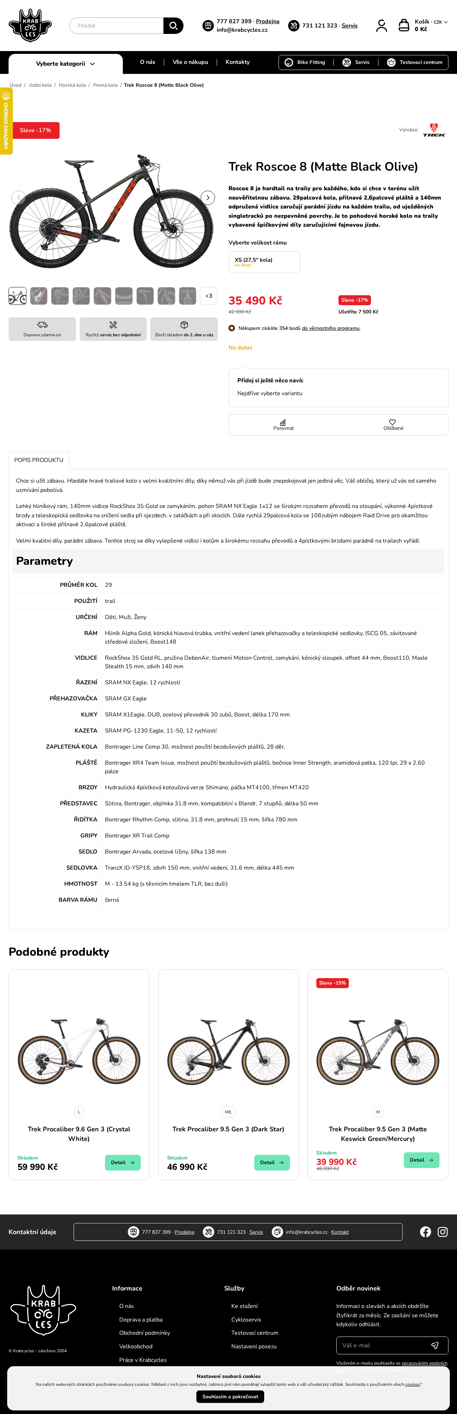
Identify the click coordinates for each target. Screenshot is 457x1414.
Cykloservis (246, 1320)
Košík (423, 22)
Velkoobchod (135, 1346)
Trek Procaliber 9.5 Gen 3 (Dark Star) (228, 1129)
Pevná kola (105, 85)
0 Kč (421, 29)
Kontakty (238, 62)
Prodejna (268, 21)
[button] (208, 198)
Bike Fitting (311, 62)
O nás (147, 62)
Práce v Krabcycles (143, 1360)
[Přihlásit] (381, 25)
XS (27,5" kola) (253, 262)
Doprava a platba (140, 1320)
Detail (118, 1162)
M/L (228, 1112)
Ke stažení (244, 1306)
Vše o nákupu (190, 62)
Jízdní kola (40, 85)
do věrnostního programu (331, 328)
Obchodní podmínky (144, 1333)
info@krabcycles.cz (242, 30)
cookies (412, 1384)
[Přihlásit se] (435, 1345)
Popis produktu (39, 460)
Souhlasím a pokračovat (230, 1396)
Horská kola (72, 85)
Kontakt (340, 1232)
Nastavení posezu (254, 1346)
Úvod (15, 85)
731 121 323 (320, 26)
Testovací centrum (421, 62)
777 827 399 (235, 21)
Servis (350, 26)
